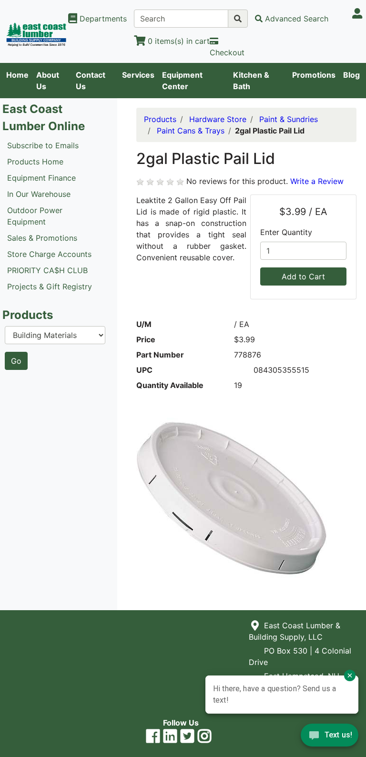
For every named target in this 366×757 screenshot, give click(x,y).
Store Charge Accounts (49, 254)
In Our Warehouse (39, 194)
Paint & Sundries (288, 119)
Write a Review (317, 181)
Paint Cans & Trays (190, 130)
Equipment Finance (41, 178)
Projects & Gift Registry (49, 286)
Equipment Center (182, 80)
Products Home (35, 161)
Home (17, 75)
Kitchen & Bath (251, 80)
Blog (351, 75)
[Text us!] (329, 737)
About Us (47, 80)
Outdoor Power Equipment (34, 215)
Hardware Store (217, 119)
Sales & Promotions (42, 238)
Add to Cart (303, 276)
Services (138, 75)
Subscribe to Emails (43, 145)
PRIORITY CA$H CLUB (47, 270)
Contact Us (90, 80)
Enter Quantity (286, 232)
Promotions (314, 75)
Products (160, 119)
